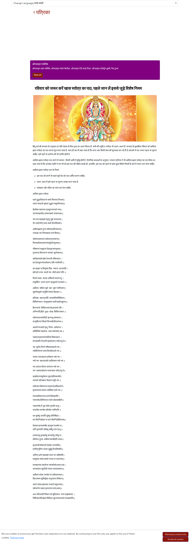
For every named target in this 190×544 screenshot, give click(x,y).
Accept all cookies (176, 539)
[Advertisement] (95, 38)
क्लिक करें (37, 75)
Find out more (17, 537)
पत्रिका (42, 12)
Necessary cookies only (175, 534)
